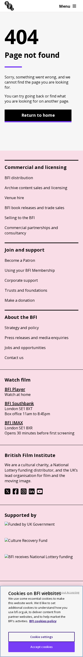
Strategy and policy (22, 327)
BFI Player (15, 389)
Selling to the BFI (20, 217)
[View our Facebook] (16, 492)
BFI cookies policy (42, 621)
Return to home (38, 115)
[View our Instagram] (24, 492)
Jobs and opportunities (25, 347)
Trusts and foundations (26, 290)
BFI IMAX (14, 422)
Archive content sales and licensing (36, 187)
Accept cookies (41, 647)
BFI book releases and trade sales (34, 207)
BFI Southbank (19, 403)
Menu (64, 6)
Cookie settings (41, 637)
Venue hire (14, 197)
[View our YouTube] (40, 492)
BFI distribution (19, 177)
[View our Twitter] (7, 492)
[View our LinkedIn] (32, 492)
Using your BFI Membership (30, 270)
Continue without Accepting (61, 592)
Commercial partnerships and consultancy (31, 230)
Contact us (14, 357)
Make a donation (20, 300)
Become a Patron (20, 260)
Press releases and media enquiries (36, 337)
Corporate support (21, 280)
